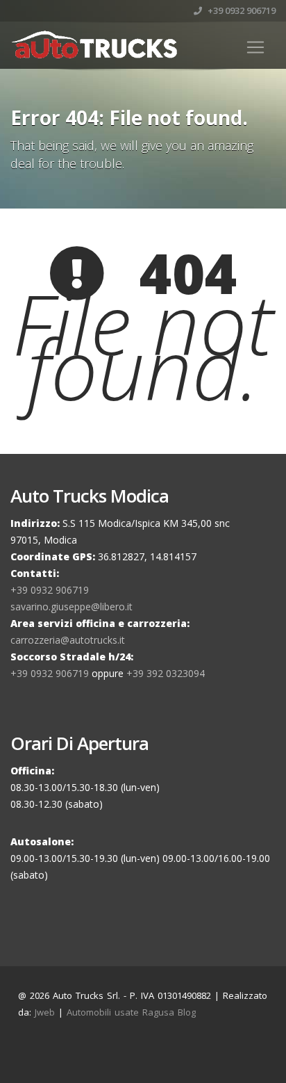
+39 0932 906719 (240, 10)
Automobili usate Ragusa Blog (131, 1012)
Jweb (45, 1012)
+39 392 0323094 (165, 673)
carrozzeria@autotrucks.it (67, 639)
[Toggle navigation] (255, 47)
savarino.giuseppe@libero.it (71, 606)
